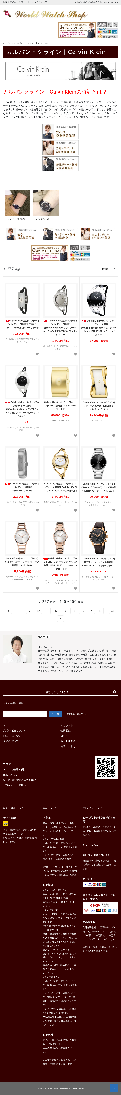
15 (83, 610)
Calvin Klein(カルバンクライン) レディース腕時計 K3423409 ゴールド (61, 406)
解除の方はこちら (76, 713)
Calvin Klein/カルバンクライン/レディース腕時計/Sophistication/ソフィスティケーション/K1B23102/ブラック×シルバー (22, 409)
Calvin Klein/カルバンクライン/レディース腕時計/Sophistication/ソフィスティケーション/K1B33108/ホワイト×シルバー (60, 327)
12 (56, 610)
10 (38, 610)
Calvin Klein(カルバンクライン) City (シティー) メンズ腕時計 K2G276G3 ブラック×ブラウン (99, 562)
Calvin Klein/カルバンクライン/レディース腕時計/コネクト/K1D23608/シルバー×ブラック (22, 324)
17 (100, 610)
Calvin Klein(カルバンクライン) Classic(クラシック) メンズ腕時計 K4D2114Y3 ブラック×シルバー (98, 487)
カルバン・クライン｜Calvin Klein (31, 43)
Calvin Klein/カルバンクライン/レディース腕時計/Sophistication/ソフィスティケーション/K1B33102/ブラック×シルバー (98, 327)
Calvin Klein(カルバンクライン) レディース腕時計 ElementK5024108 (24, 487)
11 (47, 610)
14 (74, 610)
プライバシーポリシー (15, 785)
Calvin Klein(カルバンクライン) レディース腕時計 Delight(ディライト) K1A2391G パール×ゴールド (60, 487)
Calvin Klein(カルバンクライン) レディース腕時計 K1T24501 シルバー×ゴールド (99, 406)
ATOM (14, 774)
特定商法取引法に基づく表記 (19, 779)
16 (91, 610)
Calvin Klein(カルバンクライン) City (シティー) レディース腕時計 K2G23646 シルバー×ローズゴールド (61, 563)
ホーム (6, 43)
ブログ (7, 764)
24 (112, 610)
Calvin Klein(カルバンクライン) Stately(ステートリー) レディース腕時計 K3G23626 (22, 562)
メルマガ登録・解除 (14, 769)
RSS (5, 774)
